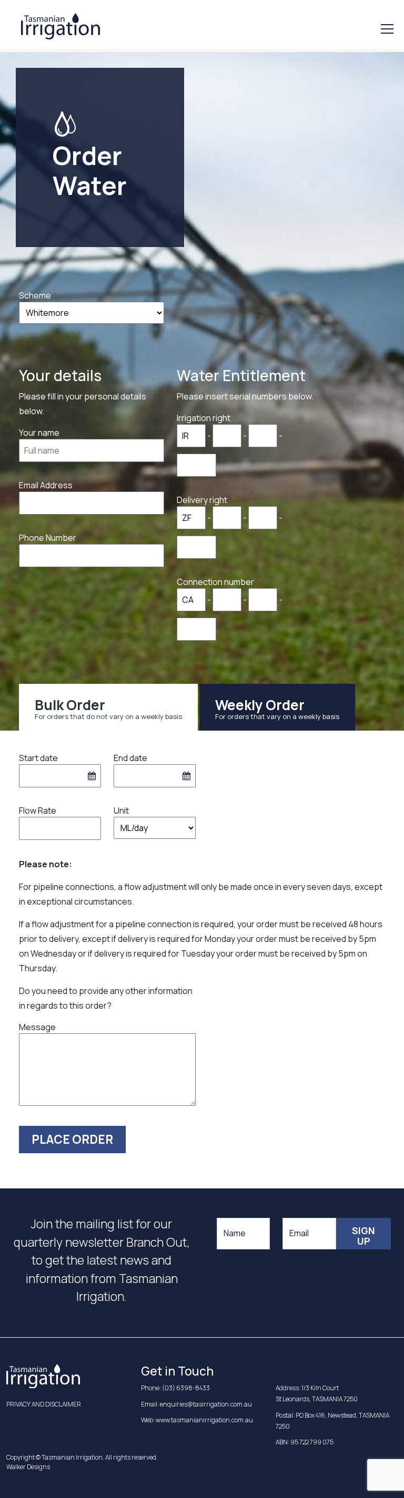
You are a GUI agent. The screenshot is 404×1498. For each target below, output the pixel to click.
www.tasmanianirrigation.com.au (204, 1419)
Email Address (46, 485)
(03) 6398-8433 (186, 1387)
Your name (39, 432)
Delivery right (204, 500)
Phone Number (47, 537)
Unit (121, 810)
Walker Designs (28, 1466)
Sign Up (363, 1235)
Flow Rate (37, 810)
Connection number (218, 582)
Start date (38, 758)
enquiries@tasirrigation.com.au (206, 1404)
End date (130, 758)
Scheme (35, 295)
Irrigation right (206, 418)
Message (37, 1027)
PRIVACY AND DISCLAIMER (43, 1404)
